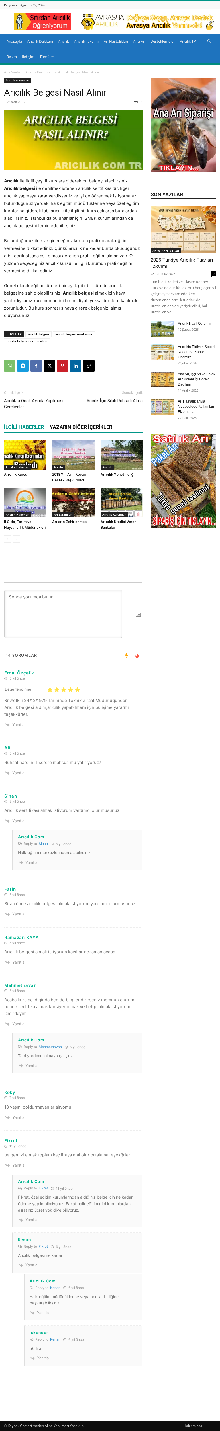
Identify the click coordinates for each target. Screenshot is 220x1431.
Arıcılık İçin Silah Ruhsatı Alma (115, 400)
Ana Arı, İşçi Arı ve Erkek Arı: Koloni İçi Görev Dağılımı (196, 379)
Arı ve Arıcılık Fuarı (165, 251)
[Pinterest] (62, 366)
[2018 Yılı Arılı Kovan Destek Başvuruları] (73, 454)
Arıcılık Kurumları (39, 72)
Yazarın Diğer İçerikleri (82, 427)
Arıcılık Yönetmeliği (117, 474)
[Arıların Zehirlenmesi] (73, 502)
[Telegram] (23, 366)
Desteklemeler (162, 41)
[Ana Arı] (183, 170)
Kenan (55, 1288)
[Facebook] (36, 366)
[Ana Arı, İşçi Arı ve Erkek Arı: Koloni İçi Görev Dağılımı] (162, 379)
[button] (209, 41)
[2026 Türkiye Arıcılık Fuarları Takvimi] (183, 229)
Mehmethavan (50, 1047)
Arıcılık (63, 41)
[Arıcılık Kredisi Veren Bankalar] (122, 502)
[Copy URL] (89, 366)
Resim (12, 56)
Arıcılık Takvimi (86, 41)
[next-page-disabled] (16, 539)
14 (141, 102)
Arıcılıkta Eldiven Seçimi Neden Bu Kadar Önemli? (196, 352)
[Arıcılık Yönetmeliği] (122, 454)
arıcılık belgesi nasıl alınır (74, 334)
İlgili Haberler (24, 427)
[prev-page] (7, 539)
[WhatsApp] (9, 366)
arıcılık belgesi (38, 334)
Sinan (43, 843)
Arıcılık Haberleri (18, 467)
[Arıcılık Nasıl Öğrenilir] (162, 329)
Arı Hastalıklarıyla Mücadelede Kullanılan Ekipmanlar (196, 406)
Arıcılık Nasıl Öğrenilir (194, 324)
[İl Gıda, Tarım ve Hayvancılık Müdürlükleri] (25, 502)
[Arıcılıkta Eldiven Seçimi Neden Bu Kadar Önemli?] (162, 352)
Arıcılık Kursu (15, 474)
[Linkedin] (75, 366)
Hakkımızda (193, 1425)
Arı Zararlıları (63, 514)
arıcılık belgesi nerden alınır (27, 341)
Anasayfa (14, 41)
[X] (49, 366)
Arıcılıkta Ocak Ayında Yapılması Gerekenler (33, 403)
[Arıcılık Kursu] (25, 454)
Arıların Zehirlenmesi (69, 522)
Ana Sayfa (12, 72)
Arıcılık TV (188, 41)
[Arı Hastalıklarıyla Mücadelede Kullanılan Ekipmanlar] (162, 407)
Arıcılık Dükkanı (40, 41)
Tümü (45, 56)
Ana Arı (139, 41)
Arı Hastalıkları (116, 41)
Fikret (43, 1188)
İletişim (28, 56)
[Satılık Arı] (183, 481)
